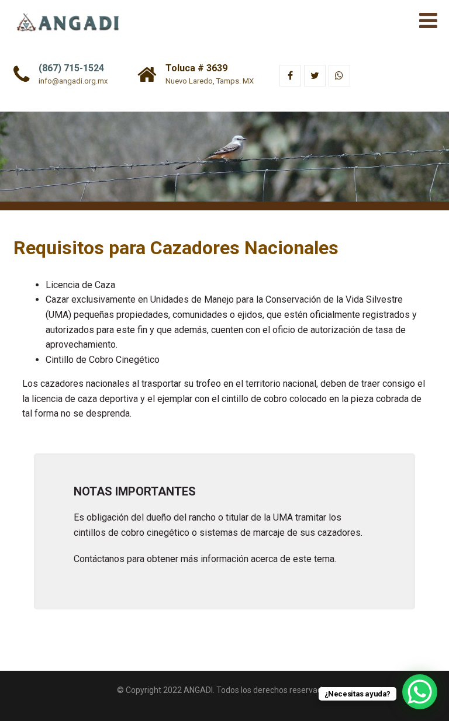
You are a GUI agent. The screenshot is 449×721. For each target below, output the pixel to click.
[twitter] (315, 75)
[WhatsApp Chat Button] (419, 691)
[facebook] (290, 75)
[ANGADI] (72, 17)
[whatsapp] (339, 75)
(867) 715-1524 (71, 68)
